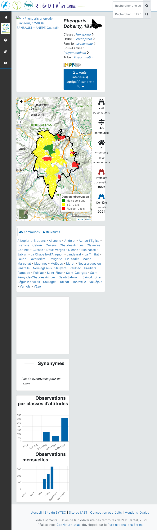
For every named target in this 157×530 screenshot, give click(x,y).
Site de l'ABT (78, 512)
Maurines (40, 263)
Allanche (55, 240)
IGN (89, 219)
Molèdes (57, 263)
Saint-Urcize (92, 277)
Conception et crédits (106, 512)
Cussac (38, 250)
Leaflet (80, 219)
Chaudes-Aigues (71, 245)
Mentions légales (137, 512)
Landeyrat (74, 254)
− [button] (21, 107)
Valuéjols (95, 282)
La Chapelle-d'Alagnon (47, 254)
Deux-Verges (55, 250)
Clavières (93, 245)
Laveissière (37, 259)
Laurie (21, 259)
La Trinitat (91, 254)
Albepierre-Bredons (31, 240)
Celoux (37, 245)
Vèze (37, 286)
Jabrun (22, 254)
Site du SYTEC (55, 512)
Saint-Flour (55, 273)
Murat (70, 263)
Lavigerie (55, 259)
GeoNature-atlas (68, 525)
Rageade (23, 273)
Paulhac (75, 268)
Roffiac (38, 273)
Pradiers (90, 268)
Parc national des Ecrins (125, 525)
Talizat (64, 282)
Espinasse (88, 250)
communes (29, 232)
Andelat (69, 240)
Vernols (25, 286)
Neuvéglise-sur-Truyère (49, 268)
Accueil (36, 512)
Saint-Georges (76, 273)
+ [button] (21, 101)
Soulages (49, 282)
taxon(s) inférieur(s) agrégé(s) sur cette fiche (80, 79)
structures (51, 232)
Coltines (23, 250)
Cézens (51, 245)
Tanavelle (79, 282)
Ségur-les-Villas (28, 282)
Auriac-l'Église (89, 240)
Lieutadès (72, 259)
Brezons (23, 245)
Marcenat (24, 263)
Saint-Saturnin (69, 277)
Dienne (73, 250)
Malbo (87, 259)
